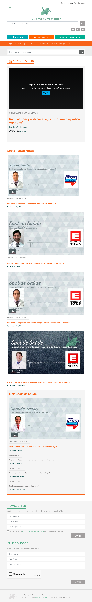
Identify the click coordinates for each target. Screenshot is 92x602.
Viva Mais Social (43, 37)
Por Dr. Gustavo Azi (18, 127)
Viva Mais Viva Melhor (42, 597)
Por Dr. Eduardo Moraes (16, 476)
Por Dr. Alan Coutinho (15, 450)
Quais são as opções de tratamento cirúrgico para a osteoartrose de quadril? (38, 323)
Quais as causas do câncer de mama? (24, 486)
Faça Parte (19, 37)
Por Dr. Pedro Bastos (13, 266)
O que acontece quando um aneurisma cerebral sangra (31, 460)
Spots (11, 44)
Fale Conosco (79, 3)
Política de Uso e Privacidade (33, 531)
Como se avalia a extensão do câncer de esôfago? (29, 473)
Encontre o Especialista (71, 37)
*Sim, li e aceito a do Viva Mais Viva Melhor (36, 531)
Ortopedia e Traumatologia (23, 113)
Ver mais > (23, 131)
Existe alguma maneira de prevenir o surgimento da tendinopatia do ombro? (38, 382)
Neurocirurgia (14, 455)
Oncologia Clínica (15, 468)
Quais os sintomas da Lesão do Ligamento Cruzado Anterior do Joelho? (36, 263)
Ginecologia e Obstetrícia (18, 441)
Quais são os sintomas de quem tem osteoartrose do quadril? (32, 204)
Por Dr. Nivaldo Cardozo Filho (16, 385)
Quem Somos (66, 3)
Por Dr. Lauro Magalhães (14, 207)
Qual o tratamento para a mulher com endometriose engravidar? (35, 447)
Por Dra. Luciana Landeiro (17, 489)
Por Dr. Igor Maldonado (16, 463)
